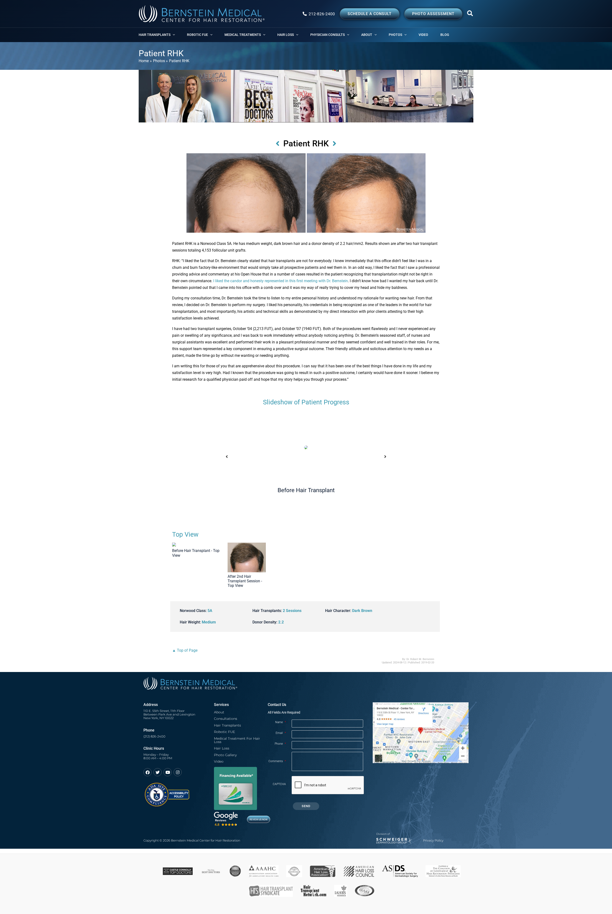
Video (219, 761)
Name (280, 722)
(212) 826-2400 (154, 736)
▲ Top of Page (184, 650)
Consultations (225, 719)
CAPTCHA (279, 784)
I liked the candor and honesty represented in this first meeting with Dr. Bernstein (280, 281)
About (219, 712)
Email (281, 733)
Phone (280, 743)
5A (210, 610)
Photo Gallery (225, 755)
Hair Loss (221, 748)
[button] (470, 14)
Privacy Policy (433, 840)
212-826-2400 (322, 13)
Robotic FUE (224, 732)
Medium (209, 622)
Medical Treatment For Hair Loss (237, 740)
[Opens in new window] (166, 792)
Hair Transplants (227, 725)
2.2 (281, 622)
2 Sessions (292, 610)
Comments (277, 761)
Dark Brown (362, 610)
